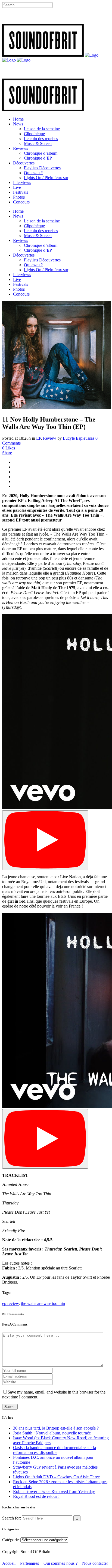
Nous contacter (95, 1563)
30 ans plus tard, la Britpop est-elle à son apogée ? (56, 1428)
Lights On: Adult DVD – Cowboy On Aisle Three (56, 1477)
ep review (10, 1303)
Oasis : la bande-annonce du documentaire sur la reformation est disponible (54, 1450)
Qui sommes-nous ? (60, 1563)
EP (38, 438)
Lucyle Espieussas (78, 438)
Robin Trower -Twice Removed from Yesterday (54, 1491)
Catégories (11, 1539)
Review (49, 438)
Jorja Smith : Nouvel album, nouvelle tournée (52, 1433)
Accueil (8, 1563)
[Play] (45, 840)
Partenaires (29, 1563)
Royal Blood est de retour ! (36, 1496)
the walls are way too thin (43, 1303)
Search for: (11, 1518)
